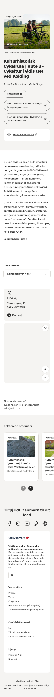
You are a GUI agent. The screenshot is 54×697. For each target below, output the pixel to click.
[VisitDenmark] (18, 537)
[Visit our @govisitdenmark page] (36, 523)
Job (10, 628)
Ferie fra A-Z (14, 655)
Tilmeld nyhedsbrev (19, 632)
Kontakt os (14, 659)
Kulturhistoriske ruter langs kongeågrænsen (24, 105)
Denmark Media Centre (21, 636)
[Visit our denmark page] (9, 523)
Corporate (13, 601)
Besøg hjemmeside (23, 134)
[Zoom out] (45, 377)
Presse (12, 593)
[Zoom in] (45, 369)
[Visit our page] (18, 523)
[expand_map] (45, 328)
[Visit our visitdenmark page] (27, 523)
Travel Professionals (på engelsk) (26, 609)
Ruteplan (13, 93)
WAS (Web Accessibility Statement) (36, 687)
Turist (11, 597)
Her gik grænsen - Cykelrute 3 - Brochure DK (24, 119)
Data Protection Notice (12, 687)
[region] (27, 353)
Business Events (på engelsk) (24, 605)
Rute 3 (23, 239)
